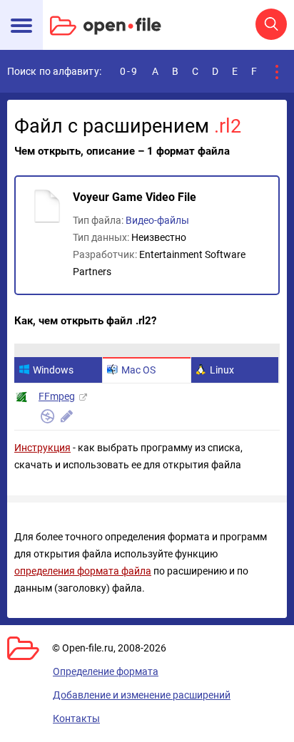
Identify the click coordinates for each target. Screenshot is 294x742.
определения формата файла (82, 571)
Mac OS (138, 370)
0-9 (129, 71)
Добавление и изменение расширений (141, 695)
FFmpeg (57, 396)
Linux (222, 370)
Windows (53, 370)
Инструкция (42, 447)
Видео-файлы (157, 220)
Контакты (76, 718)
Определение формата (105, 671)
